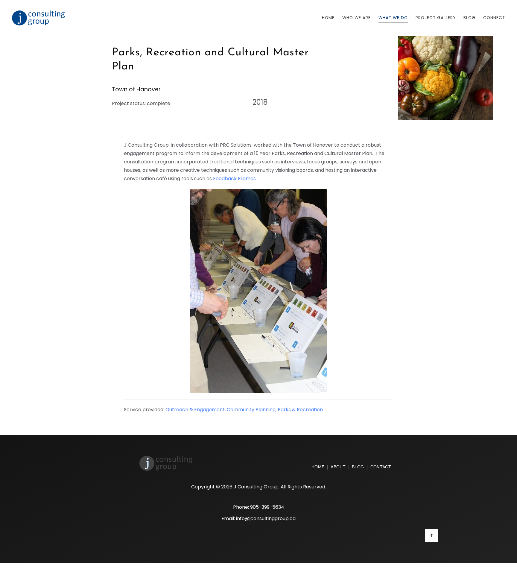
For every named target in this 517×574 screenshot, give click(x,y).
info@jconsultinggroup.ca (266, 518)
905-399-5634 (267, 507)
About (338, 467)
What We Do (393, 18)
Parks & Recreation (300, 409)
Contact (380, 467)
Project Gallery (436, 18)
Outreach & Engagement (195, 409)
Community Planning (251, 409)
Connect (494, 18)
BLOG (469, 18)
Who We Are (356, 18)
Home (328, 18)
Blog (358, 467)
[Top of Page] (431, 535)
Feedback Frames (234, 178)
